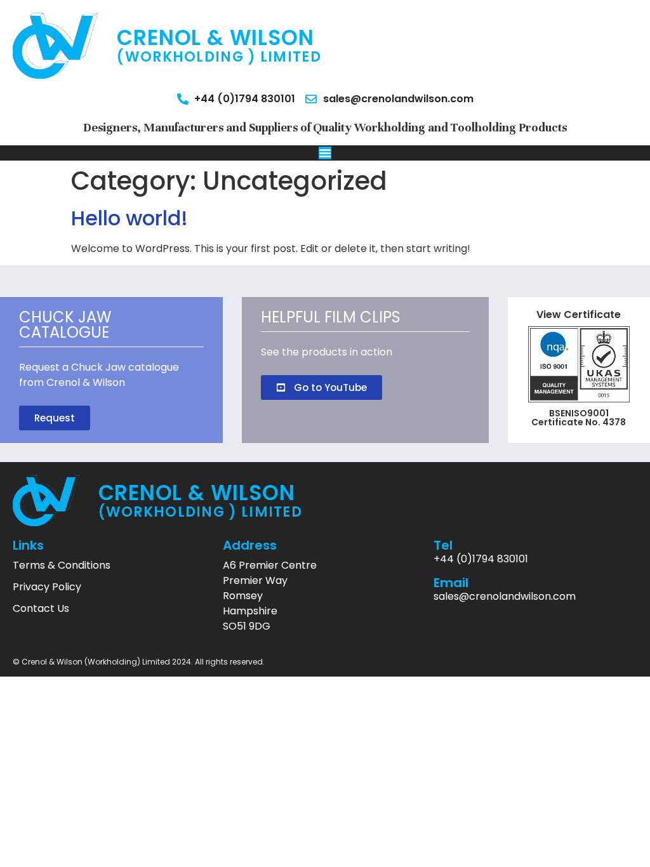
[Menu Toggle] (325, 153)
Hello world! (129, 218)
